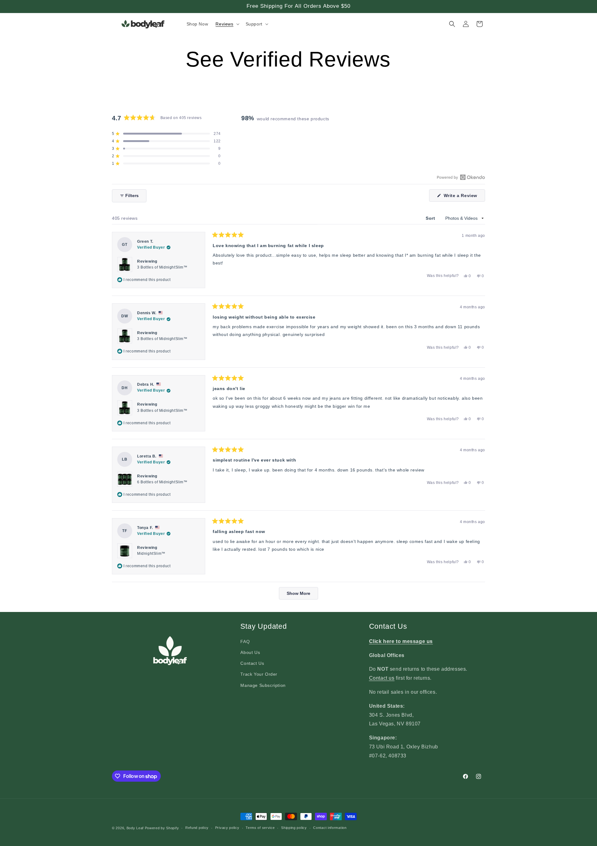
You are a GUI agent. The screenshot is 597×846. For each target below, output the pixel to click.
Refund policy (197, 828)
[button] (227, 23)
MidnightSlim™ (151, 553)
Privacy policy (227, 828)
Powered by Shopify (162, 828)
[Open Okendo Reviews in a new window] (461, 177)
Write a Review (463, 197)
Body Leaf (135, 828)
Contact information (329, 828)
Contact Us (252, 663)
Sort (431, 218)
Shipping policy (294, 828)
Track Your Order (258, 674)
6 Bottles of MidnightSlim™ (162, 482)
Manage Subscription (262, 685)
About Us (250, 652)
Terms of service (260, 828)
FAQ (245, 641)
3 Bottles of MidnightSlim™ (162, 267)
